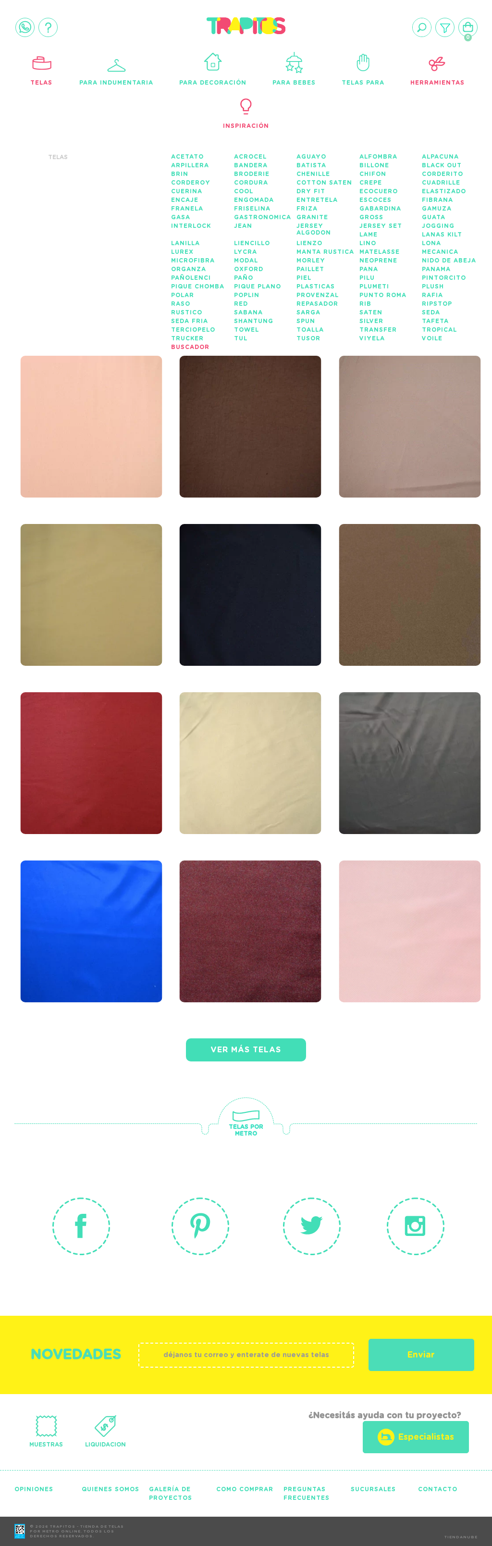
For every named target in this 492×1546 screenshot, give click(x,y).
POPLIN (246, 295)
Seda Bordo (222, 901)
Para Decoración (212, 83)
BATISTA (311, 165)
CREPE (370, 183)
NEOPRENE (378, 260)
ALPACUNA (440, 157)
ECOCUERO (378, 191)
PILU (367, 278)
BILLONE (374, 165)
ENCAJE (184, 200)
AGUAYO (311, 157)
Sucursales (373, 1489)
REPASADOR (317, 304)
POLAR (182, 295)
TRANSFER (378, 330)
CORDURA (251, 183)
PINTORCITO (444, 278)
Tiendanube (461, 1537)
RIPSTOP (437, 304)
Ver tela (143, 422)
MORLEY (310, 260)
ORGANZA (188, 269)
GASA (180, 217)
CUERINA (186, 191)
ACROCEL (250, 157)
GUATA (433, 217)
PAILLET (310, 269)
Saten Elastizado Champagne (242, 738)
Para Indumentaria (116, 83)
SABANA (248, 312)
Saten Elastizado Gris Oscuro (401, 738)
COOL (243, 191)
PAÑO (243, 278)
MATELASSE (379, 252)
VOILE (432, 338)
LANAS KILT (442, 234)
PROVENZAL (317, 295)
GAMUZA (437, 209)
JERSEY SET (380, 226)
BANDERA (251, 165)
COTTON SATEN (324, 183)
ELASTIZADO (444, 191)
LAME (368, 234)
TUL (240, 338)
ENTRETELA (317, 200)
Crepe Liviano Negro (252, 565)
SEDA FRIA (189, 321)
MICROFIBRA (193, 260)
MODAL (246, 260)
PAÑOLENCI (191, 278)
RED (241, 304)
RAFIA (432, 295)
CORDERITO (442, 174)
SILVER (371, 321)
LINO (367, 243)
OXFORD (248, 269)
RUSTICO (186, 312)
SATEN (370, 312)
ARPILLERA (190, 165)
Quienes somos (110, 1489)
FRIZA (307, 209)
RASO (180, 304)
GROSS (371, 217)
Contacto (437, 1489)
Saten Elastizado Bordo (83, 738)
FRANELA (187, 209)
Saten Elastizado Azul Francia (83, 907)
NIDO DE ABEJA (449, 260)
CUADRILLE (441, 183)
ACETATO (187, 157)
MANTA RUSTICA (325, 252)
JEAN (243, 226)
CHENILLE (313, 174)
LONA (431, 243)
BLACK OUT (442, 165)
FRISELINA (252, 209)
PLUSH (433, 286)
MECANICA (440, 252)
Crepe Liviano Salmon (70, 402)
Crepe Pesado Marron (388, 570)
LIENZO (309, 243)
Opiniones (33, 1489)
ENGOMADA (254, 200)
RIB (365, 304)
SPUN (305, 321)
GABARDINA (380, 209)
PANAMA (436, 269)
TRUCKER (187, 338)
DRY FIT (310, 191)
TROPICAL (439, 330)
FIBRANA (437, 200)
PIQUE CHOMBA (197, 286)
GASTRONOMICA (262, 217)
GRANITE (312, 217)
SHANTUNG (253, 321)
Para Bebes (294, 83)
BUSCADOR (190, 347)
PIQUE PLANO (257, 286)
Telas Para (363, 83)
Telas (41, 83)
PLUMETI (374, 286)
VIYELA (372, 338)
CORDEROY (190, 183)
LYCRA (245, 252)
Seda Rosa (376, 901)
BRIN (179, 174)
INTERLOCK (191, 226)
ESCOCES (375, 200)
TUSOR (308, 338)
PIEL (303, 278)
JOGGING (438, 226)
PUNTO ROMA (382, 295)
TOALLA (310, 330)
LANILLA (185, 243)
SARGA (308, 312)
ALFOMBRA (378, 157)
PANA (368, 269)
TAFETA (435, 321)
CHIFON (372, 174)
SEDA (431, 312)
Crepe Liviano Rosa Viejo (407, 402)
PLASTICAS (315, 286)
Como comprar (244, 1489)
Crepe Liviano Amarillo (70, 570)
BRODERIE (252, 174)
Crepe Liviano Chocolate (229, 402)
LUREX (182, 252)
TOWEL (246, 330)
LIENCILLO (252, 243)
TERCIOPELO (193, 330)
